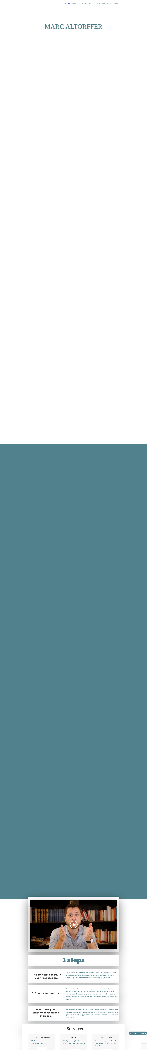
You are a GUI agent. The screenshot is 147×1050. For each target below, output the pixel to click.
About (84, 3)
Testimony (100, 3)
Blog (91, 3)
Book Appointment (139, 1033)
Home (67, 3)
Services (76, 3)
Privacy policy (113, 3)
